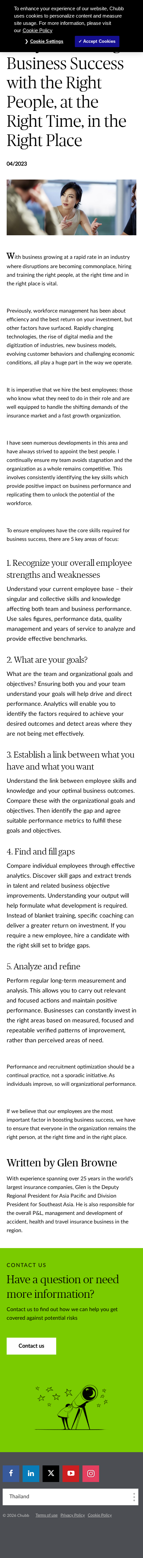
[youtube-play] (71, 1473)
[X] (51, 1473)
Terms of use (47, 1515)
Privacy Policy (73, 1515)
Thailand (19, 1496)
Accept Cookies (99, 41)
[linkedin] (31, 1473)
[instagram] (90, 1473)
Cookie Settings (46, 41)
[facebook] (11, 1473)
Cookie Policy (100, 1515)
